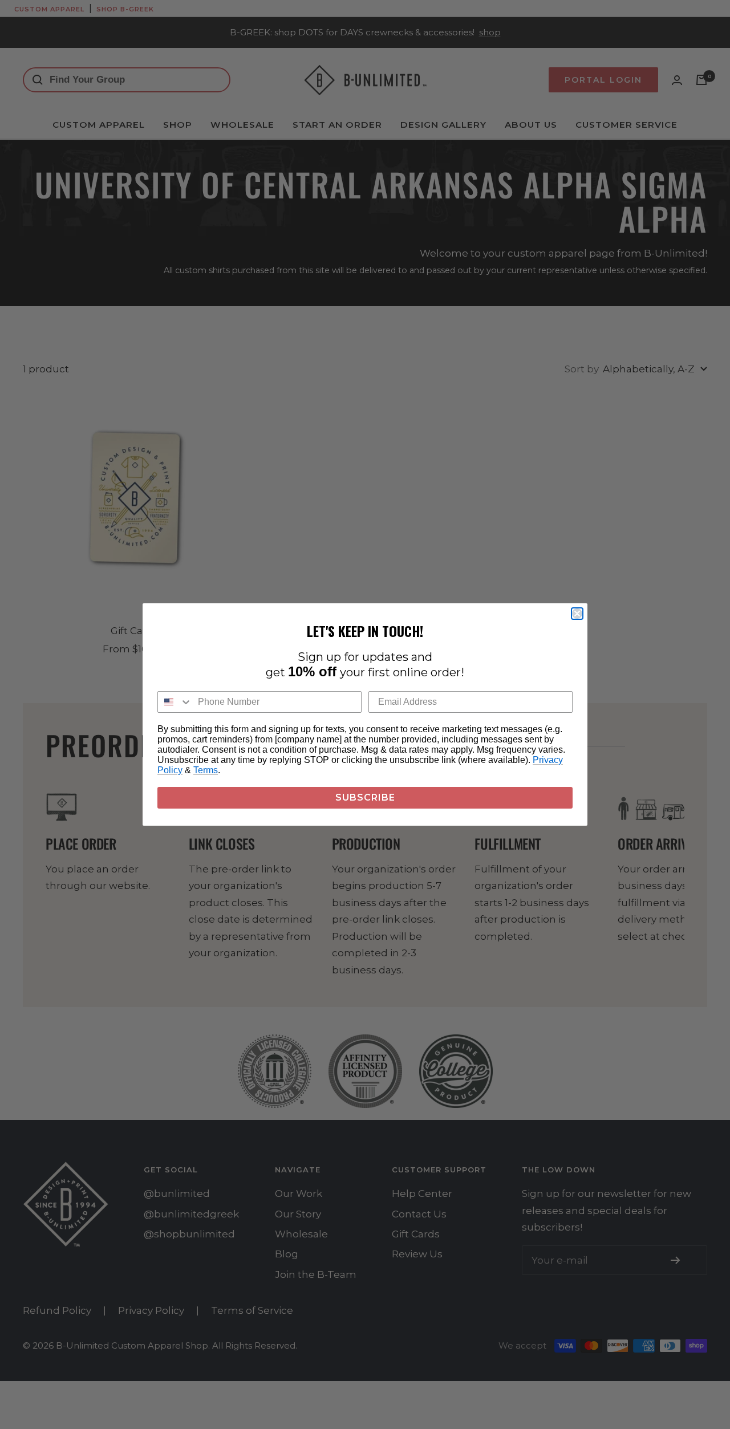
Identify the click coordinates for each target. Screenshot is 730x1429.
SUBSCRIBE (365, 797)
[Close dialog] (577, 613)
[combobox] (175, 702)
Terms (205, 770)
